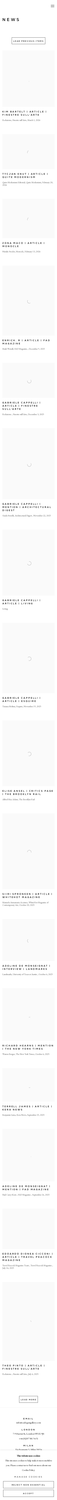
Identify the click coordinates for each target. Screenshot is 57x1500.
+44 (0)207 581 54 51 (28, 1438)
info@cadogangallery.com (28, 1422)
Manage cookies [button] (28, 1477)
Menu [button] (52, 6)
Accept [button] (28, 1493)
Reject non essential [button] (28, 1485)
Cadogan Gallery (18, 6)
